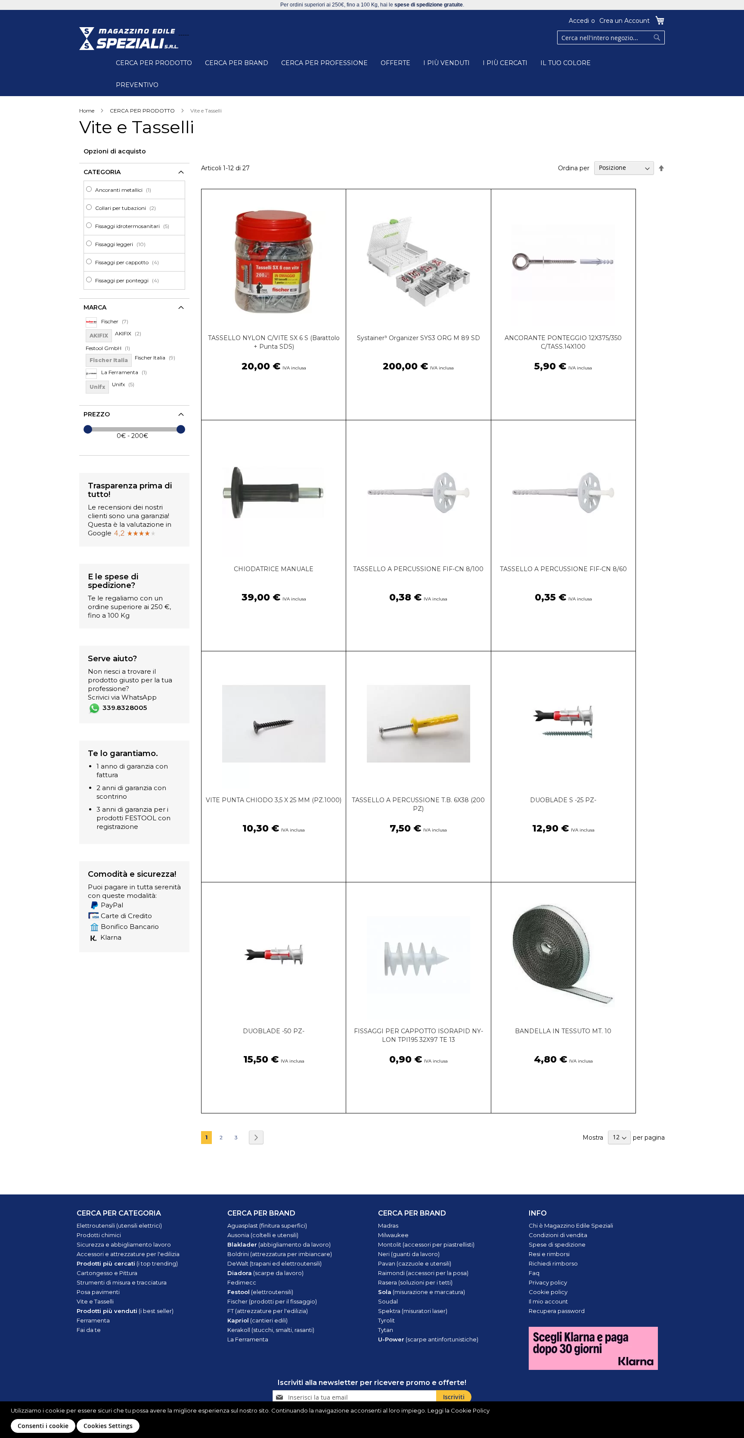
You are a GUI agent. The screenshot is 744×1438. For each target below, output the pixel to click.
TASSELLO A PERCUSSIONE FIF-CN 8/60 (563, 569)
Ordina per (573, 168)
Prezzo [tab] (97, 414)
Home (86, 110)
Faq (534, 1272)
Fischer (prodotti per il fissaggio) (272, 1301)
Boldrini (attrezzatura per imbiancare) (279, 1253)
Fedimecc (241, 1282)
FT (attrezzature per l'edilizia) (267, 1310)
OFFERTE (395, 63)
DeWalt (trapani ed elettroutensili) (274, 1263)
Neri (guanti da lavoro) (409, 1253)
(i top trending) (127, 1263)
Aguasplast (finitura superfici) (267, 1225)
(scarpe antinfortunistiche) (428, 1339)
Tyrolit (386, 1320)
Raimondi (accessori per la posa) (423, 1272)
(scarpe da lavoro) (265, 1272)
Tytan (385, 1329)
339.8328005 (124, 707)
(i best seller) (125, 1310)
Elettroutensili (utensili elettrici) (119, 1225)
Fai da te (89, 1329)
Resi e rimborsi (549, 1253)
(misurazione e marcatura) (421, 1291)
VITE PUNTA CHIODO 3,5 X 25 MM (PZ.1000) (273, 800)
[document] (373, 1420)
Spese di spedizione (557, 1244)
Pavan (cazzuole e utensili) (414, 1263)
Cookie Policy (470, 1410)
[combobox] (611, 37)
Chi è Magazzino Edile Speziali (571, 1225)
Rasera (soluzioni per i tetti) (415, 1282)
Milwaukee (393, 1235)
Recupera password (557, 1310)
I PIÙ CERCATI (505, 63)
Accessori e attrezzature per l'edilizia (128, 1253)
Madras (388, 1225)
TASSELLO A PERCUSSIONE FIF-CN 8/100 (418, 569)
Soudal (388, 1301)
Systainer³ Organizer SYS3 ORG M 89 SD (418, 338)
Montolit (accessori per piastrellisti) (426, 1244)
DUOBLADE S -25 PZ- (563, 800)
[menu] (134, 235)
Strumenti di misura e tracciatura (122, 1282)
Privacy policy (548, 1282)
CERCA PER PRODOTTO (154, 63)
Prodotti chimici (99, 1235)
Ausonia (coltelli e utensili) (262, 1235)
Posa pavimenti (98, 1291)
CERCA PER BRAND (236, 63)
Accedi (579, 21)
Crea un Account (624, 21)
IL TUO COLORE (565, 63)
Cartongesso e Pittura (107, 1272)
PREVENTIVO (137, 85)
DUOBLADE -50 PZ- (273, 1031)
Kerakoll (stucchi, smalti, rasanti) (270, 1329)
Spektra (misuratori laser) (412, 1310)
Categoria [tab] (102, 172)
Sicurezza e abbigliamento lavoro (124, 1244)
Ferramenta (93, 1320)
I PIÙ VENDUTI (446, 63)
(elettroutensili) (260, 1291)
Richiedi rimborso (553, 1263)
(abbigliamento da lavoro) (279, 1244)
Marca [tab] (95, 307)
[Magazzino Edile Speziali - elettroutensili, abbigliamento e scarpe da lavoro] (128, 38)
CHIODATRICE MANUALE (273, 569)
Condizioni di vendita (558, 1235)
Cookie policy (548, 1291)
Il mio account (548, 1301)
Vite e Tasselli (95, 1301)
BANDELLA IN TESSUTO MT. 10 (563, 1031)
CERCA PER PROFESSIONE (324, 63)
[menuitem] (137, 190)
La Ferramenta (247, 1339)
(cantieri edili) (257, 1320)
